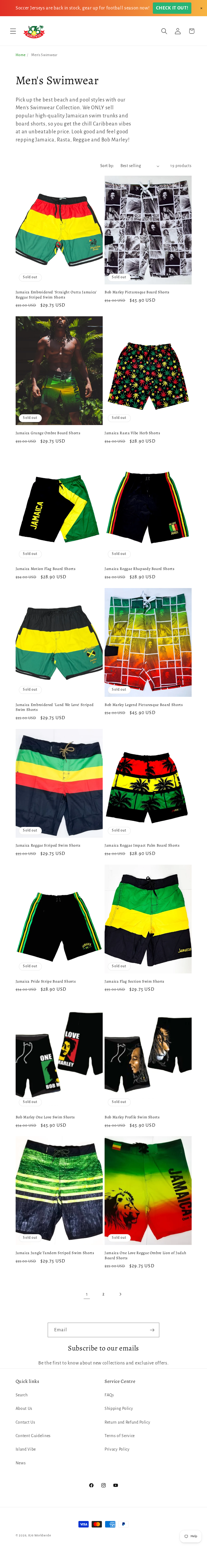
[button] (13, 31)
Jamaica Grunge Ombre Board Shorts (48, 433)
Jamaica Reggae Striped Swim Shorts (48, 845)
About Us (24, 1408)
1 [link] (87, 1294)
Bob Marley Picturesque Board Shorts (137, 292)
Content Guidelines (33, 1436)
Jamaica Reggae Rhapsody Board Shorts (140, 568)
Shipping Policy (119, 1408)
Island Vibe (26, 1449)
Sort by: (107, 166)
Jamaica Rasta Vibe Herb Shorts (132, 433)
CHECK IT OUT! (172, 8)
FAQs (109, 1395)
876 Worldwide (39, 1535)
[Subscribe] (152, 1330)
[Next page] (120, 1294)
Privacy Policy (117, 1449)
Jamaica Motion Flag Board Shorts (46, 568)
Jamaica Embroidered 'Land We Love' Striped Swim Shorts (55, 707)
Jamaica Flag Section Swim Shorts (134, 981)
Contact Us (25, 1422)
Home (21, 55)
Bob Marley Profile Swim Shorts (132, 1117)
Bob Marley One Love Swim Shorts (45, 1117)
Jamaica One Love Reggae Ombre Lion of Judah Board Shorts (145, 1255)
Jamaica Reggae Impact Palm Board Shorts (142, 845)
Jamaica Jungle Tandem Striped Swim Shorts (55, 1252)
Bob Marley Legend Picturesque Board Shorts (144, 704)
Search (22, 1395)
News (21, 1463)
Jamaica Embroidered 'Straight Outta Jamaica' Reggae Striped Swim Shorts (56, 295)
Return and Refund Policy (127, 1422)
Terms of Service (120, 1436)
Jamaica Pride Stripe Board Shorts (46, 981)
